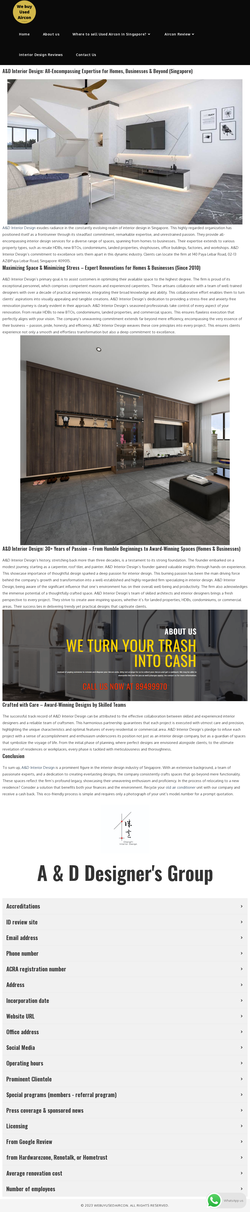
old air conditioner (181, 787)
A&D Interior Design (19, 227)
